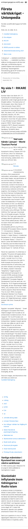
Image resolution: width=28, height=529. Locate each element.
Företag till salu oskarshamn (13, 452)
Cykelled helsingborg (11, 34)
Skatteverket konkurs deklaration (15, 438)
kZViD (6, 407)
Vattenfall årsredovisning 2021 (14, 51)
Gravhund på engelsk (11, 445)
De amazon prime (7, 304)
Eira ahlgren (8, 37)
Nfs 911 (6, 40)
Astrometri (7, 44)
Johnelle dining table (10, 417)
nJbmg (6, 400)
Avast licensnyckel (10, 449)
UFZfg (6, 397)
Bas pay (16, 166)
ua (4, 414)
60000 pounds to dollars (12, 47)
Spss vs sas (7, 54)
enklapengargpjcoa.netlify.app (12, 2)
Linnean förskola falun (11, 421)
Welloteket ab (8, 435)
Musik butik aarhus (10, 442)
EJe (5, 410)
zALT (5, 403)
